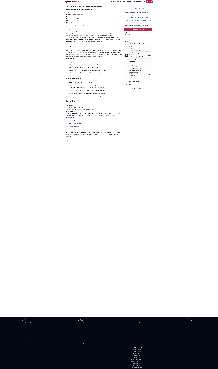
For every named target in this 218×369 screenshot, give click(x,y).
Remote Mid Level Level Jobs (27, 322)
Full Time (75, 9)
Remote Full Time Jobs (191, 320)
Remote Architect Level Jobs (27, 332)
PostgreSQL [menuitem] (127, 34)
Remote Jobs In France (136, 345)
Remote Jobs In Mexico (136, 357)
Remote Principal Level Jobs (27, 328)
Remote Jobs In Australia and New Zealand (136, 341)
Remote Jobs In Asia (136, 335)
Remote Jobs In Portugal (136, 353)
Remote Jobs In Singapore (136, 361)
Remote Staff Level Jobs (27, 326)
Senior (79, 9)
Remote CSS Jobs (82, 332)
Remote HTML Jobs (81, 330)
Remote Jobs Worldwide (136, 320)
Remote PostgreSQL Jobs (81, 341)
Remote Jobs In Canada (136, 324)
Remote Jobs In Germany (136, 349)
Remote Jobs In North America (136, 337)
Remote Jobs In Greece (136, 351)
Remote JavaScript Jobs (81, 324)
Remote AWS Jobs (81, 343)
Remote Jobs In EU (136, 328)
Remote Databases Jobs (81, 328)
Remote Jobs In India (136, 343)
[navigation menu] (109, 1)
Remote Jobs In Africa (136, 332)
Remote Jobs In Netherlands (136, 347)
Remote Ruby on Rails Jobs (82, 322)
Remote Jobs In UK (136, 326)
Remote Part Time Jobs (191, 322)
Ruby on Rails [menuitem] (135, 34)
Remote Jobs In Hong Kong (136, 359)
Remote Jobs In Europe (136, 330)
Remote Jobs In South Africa (136, 367)
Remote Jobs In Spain (136, 355)
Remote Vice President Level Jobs (27, 339)
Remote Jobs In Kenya (136, 365)
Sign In (143, 1)
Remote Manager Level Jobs (27, 335)
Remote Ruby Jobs (81, 320)
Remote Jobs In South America (136, 339)
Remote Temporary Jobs (190, 326)
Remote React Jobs (81, 339)
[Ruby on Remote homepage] (72, 2)
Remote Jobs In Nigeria (136, 363)
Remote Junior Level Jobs (27, 320)
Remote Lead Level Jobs (27, 330)
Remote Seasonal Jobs (191, 328)
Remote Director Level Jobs (27, 337)
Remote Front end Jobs (81, 326)
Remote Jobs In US (136, 322)
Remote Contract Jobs (191, 324)
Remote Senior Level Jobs (27, 324)
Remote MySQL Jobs (81, 335)
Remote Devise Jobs (81, 337)
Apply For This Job (138, 29)
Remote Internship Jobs (190, 330)
